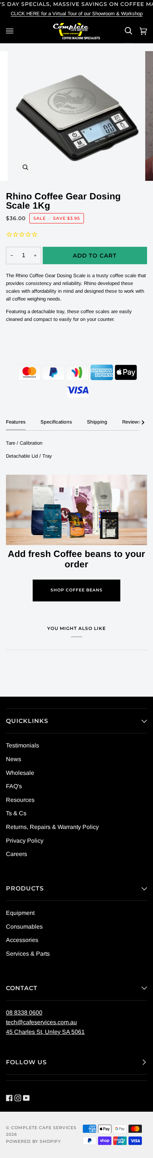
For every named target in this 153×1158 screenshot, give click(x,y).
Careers (16, 854)
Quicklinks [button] (27, 720)
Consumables (24, 926)
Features (16, 422)
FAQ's (14, 786)
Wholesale (20, 773)
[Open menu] (11, 31)
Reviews (131, 422)
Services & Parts (28, 953)
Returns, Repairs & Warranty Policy (52, 827)
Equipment (20, 913)
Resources (20, 800)
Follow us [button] (26, 1062)
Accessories (22, 940)
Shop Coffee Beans (76, 590)
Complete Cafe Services (43, 1127)
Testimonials (22, 745)
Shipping (97, 422)
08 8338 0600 (24, 1012)
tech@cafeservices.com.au (41, 1022)
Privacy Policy (24, 840)
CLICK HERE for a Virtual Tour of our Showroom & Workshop (77, 13)
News (13, 759)
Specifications (56, 422)
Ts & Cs (16, 813)
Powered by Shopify (33, 1141)
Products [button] (25, 888)
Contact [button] (22, 988)
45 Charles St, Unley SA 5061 (45, 1032)
